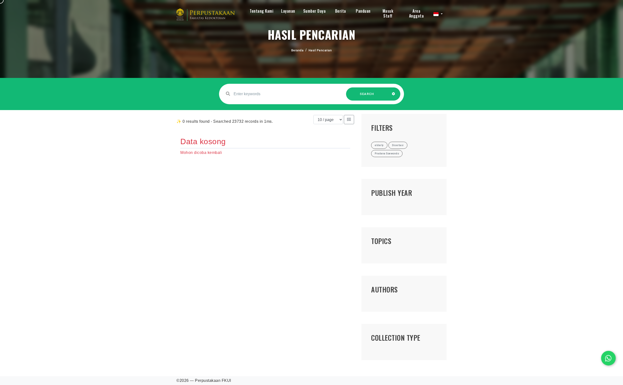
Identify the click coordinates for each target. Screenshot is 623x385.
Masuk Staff (388, 13)
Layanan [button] (288, 11)
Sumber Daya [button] (314, 11)
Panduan (363, 11)
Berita (340, 11)
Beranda (297, 50)
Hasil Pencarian (320, 50)
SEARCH (367, 94)
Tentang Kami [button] (261, 11)
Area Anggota (416, 13)
